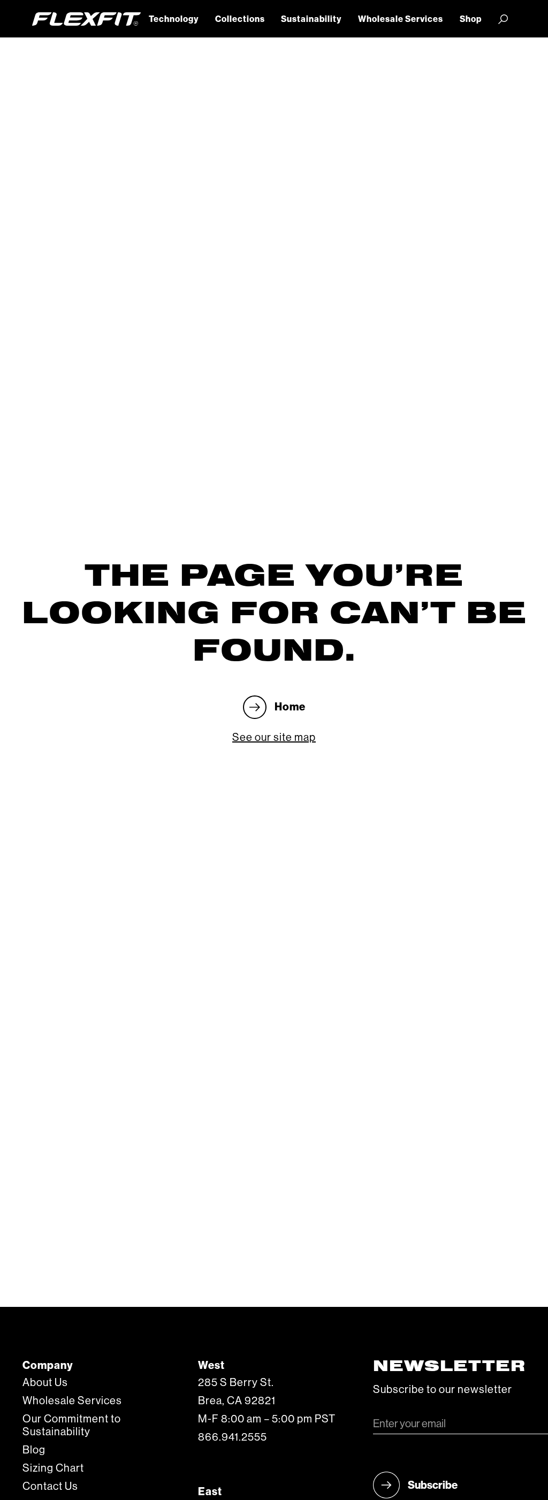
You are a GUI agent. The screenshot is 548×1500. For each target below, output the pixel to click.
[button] (174, 19)
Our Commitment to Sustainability (71, 1425)
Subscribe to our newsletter (442, 1389)
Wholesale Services (400, 19)
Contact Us (50, 1486)
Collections (240, 19)
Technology (174, 19)
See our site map (274, 737)
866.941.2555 (232, 1437)
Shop (471, 19)
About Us (45, 1382)
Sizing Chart (53, 1468)
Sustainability (311, 19)
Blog (33, 1450)
